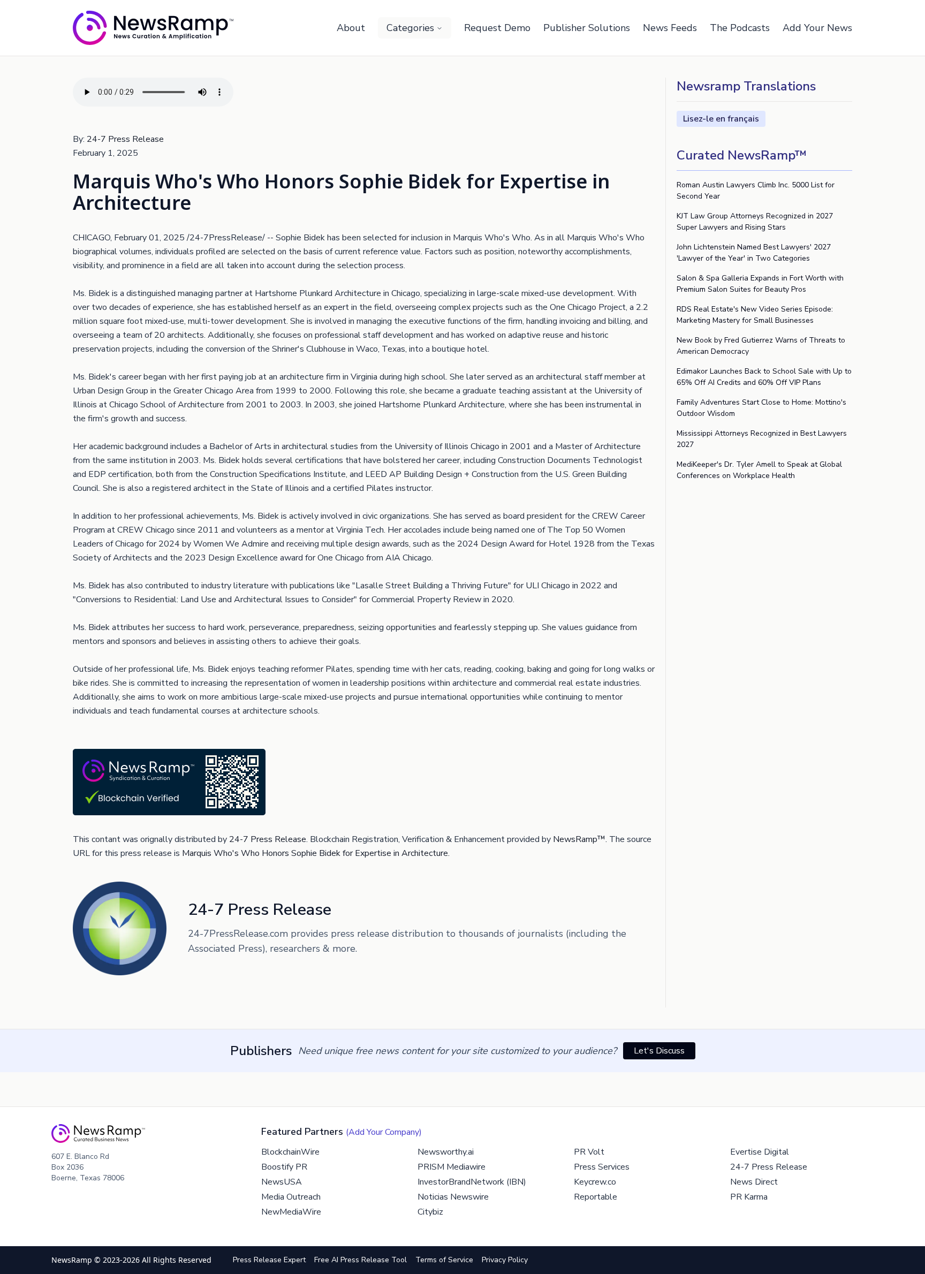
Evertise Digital (759, 1152)
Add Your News (817, 27)
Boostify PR (284, 1167)
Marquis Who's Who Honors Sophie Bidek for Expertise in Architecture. (316, 853)
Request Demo (497, 27)
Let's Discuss (659, 1051)
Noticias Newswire (453, 1197)
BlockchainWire (290, 1152)
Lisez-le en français (721, 119)
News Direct (754, 1182)
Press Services (602, 1167)
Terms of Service (444, 1260)
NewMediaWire (291, 1212)
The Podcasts (740, 27)
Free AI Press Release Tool (360, 1260)
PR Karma (749, 1197)
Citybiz (430, 1212)
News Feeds (670, 27)
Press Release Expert (269, 1260)
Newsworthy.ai (446, 1152)
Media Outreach (291, 1197)
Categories (410, 27)
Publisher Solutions (586, 27)
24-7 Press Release (125, 139)
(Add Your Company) (384, 1132)
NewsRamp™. (580, 839)
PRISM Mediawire (452, 1167)
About (351, 27)
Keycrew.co (595, 1182)
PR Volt (589, 1152)
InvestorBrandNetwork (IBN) (472, 1182)
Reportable (595, 1197)
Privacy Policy (505, 1260)
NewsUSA (281, 1182)
